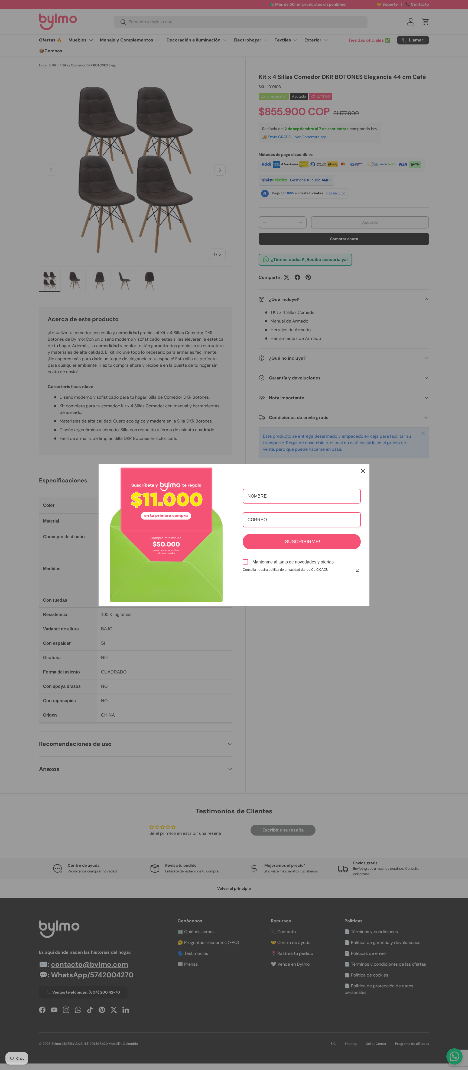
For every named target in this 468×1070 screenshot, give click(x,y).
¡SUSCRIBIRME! (301, 541)
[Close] (362, 470)
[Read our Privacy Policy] (357, 570)
